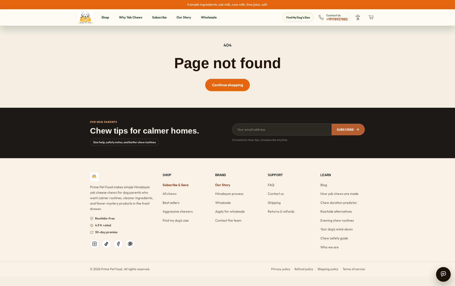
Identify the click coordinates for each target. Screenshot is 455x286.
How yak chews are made (339, 194)
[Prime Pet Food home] (122, 177)
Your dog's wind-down (336, 229)
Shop (105, 17)
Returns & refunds (281, 211)
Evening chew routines (337, 220)
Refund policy (304, 269)
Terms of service (354, 269)
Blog (323, 185)
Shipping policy (328, 269)
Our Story (184, 17)
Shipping (274, 203)
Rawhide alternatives (336, 211)
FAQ (271, 185)
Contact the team (228, 220)
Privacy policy (280, 269)
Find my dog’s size (176, 220)
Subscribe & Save (176, 185)
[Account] (358, 17)
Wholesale (209, 17)
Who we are (329, 247)
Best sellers (171, 203)
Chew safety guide (334, 238)
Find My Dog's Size (298, 17)
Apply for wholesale (230, 211)
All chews (170, 194)
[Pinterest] (130, 243)
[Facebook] (118, 243)
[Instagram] (94, 243)
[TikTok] (106, 243)
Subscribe (159, 17)
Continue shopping (227, 85)
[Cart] (371, 17)
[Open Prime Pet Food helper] (443, 274)
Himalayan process (229, 194)
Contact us (276, 194)
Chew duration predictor (338, 203)
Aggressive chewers (178, 211)
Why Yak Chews (130, 17)
